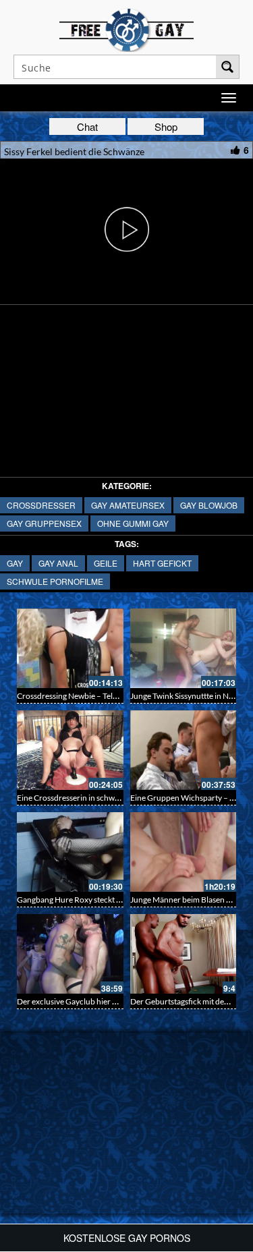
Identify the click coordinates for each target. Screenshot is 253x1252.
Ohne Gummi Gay (133, 523)
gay (15, 563)
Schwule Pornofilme (55, 581)
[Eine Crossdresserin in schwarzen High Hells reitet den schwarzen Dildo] (70, 750)
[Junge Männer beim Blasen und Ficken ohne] (183, 852)
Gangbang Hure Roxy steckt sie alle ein (84, 899)
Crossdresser (41, 505)
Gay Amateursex (128, 505)
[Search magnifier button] (227, 66)
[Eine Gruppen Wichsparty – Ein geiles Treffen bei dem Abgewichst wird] (183, 750)
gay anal (58, 563)
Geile (105, 563)
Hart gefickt (162, 563)
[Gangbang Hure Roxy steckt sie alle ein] (70, 852)
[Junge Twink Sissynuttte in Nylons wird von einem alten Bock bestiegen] (183, 648)
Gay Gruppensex (44, 523)
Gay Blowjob (208, 505)
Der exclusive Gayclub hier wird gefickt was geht (101, 1001)
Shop (165, 126)
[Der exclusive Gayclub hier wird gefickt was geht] (70, 954)
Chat (87, 126)
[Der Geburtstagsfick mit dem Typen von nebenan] (183, 954)
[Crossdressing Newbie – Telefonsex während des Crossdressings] (70, 648)
